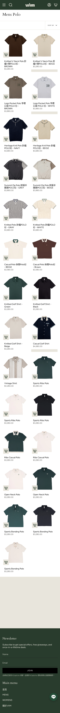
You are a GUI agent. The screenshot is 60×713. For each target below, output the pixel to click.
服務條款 (50, 675)
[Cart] (55, 4)
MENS (5, 694)
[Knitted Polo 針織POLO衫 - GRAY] (15, 209)
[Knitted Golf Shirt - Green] (15, 288)
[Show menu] (4, 4)
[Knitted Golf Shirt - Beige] (15, 328)
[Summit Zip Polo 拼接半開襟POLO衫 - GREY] (15, 169)
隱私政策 (41, 675)
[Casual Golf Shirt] (44, 328)
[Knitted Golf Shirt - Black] (44, 288)
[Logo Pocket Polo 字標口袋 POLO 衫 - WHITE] (44, 87)
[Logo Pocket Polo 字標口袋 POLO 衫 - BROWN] (15, 87)
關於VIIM (6, 705)
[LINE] (54, 697)
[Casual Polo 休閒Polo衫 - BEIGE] (15, 248)
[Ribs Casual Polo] (15, 441)
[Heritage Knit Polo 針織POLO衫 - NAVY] (15, 130)
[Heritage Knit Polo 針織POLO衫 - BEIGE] (44, 130)
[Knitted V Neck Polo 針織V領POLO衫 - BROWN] (15, 45)
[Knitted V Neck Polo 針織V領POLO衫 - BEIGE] (44, 45)
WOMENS (7, 700)
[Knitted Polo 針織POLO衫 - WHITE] (44, 209)
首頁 (4, 689)
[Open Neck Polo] (15, 479)
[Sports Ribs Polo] (44, 367)
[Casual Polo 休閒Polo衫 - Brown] (44, 248)
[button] (10, 4)
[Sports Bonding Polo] (15, 516)
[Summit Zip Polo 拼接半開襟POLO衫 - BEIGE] (44, 169)
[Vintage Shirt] (15, 367)
